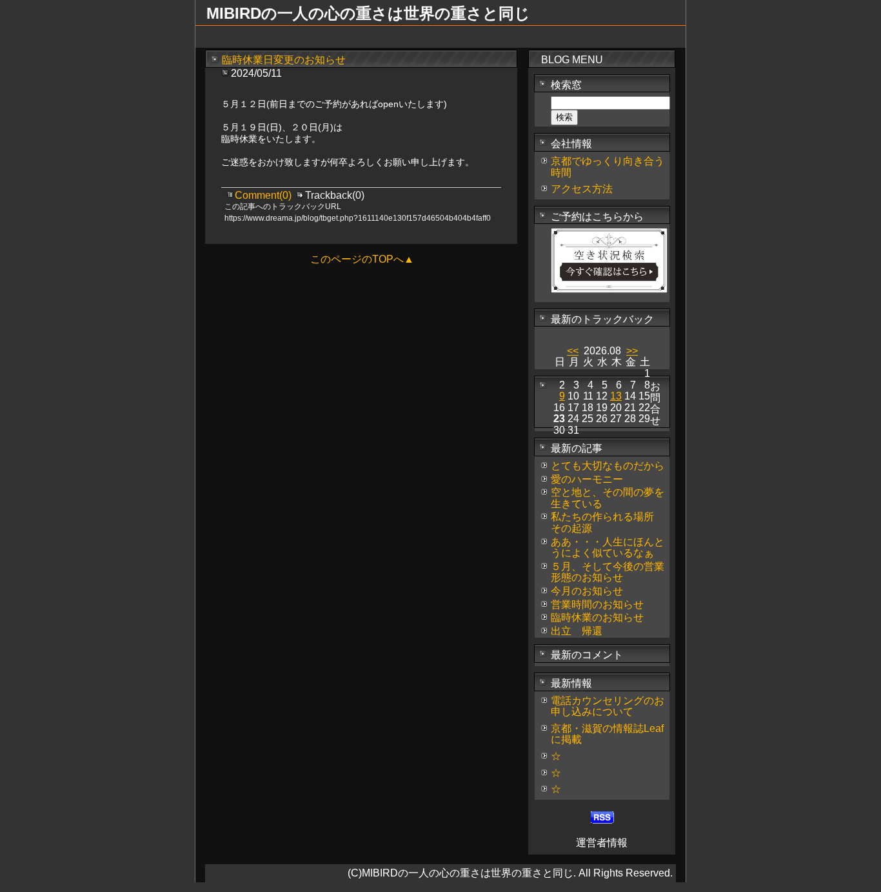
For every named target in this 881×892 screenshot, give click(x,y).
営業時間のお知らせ (597, 604)
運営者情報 (602, 842)
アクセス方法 (582, 188)
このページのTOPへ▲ (362, 259)
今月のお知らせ (587, 590)
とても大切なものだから (607, 465)
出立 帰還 (576, 630)
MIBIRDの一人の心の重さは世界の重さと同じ (368, 13)
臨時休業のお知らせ (597, 617)
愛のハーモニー (587, 479)
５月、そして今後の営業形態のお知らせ (607, 572)
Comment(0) (264, 195)
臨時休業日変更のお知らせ (284, 59)
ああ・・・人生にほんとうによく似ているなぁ (607, 547)
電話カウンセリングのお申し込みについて (607, 706)
